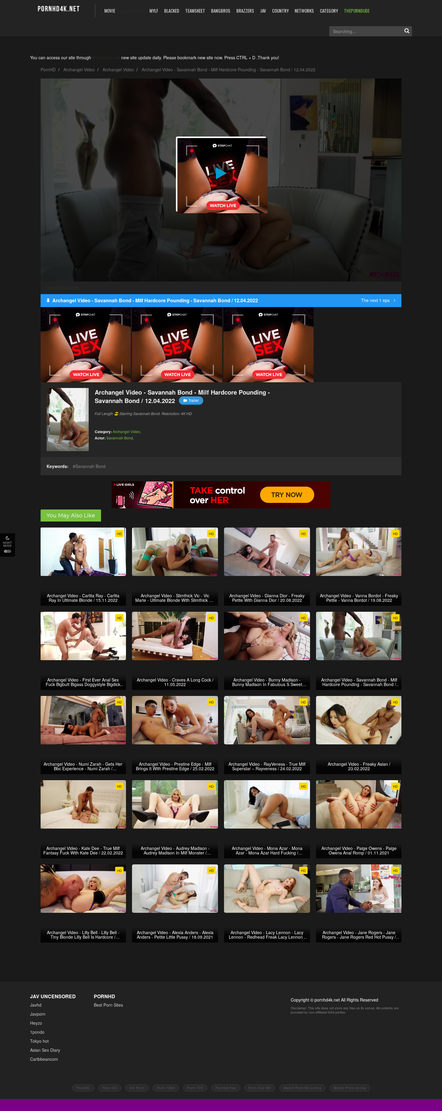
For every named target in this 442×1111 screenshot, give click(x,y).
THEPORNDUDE (357, 10)
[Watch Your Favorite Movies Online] (58, 9)
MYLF (153, 10)
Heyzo (36, 1023)
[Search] (407, 31)
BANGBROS (220, 10)
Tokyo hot (39, 1041)
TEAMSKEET (195, 10)
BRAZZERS (245, 10)
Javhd (35, 1005)
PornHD (48, 69)
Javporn (37, 1014)
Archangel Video (79, 69)
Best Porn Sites (108, 1005)
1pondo (37, 1032)
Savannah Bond (119, 437)
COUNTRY (280, 10)
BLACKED (171, 10)
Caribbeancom (44, 1059)
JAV (263, 10)
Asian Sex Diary (45, 1050)
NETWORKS (304, 10)
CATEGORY (329, 10)
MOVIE (109, 10)
